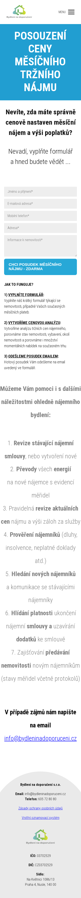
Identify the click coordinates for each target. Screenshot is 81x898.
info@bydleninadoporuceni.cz (40, 738)
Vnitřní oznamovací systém (40, 818)
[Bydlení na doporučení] (19, 12)
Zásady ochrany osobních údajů (40, 808)
